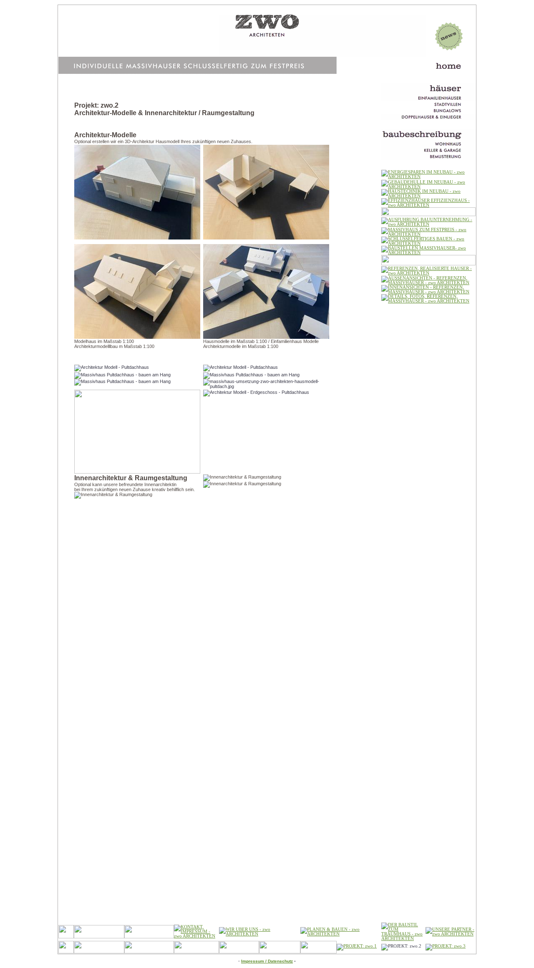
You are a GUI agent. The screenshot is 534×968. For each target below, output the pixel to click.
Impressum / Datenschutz (267, 961)
